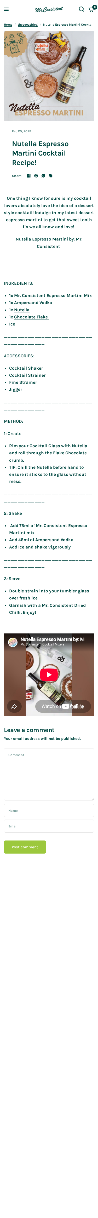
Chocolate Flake (31, 316)
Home (8, 24)
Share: (17, 176)
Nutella (22, 309)
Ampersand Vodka (33, 302)
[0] (90, 9)
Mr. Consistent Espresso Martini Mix (53, 295)
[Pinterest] (36, 176)
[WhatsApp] (43, 176)
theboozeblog (28, 24)
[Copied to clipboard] (51, 176)
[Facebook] (29, 176)
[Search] (81, 9)
